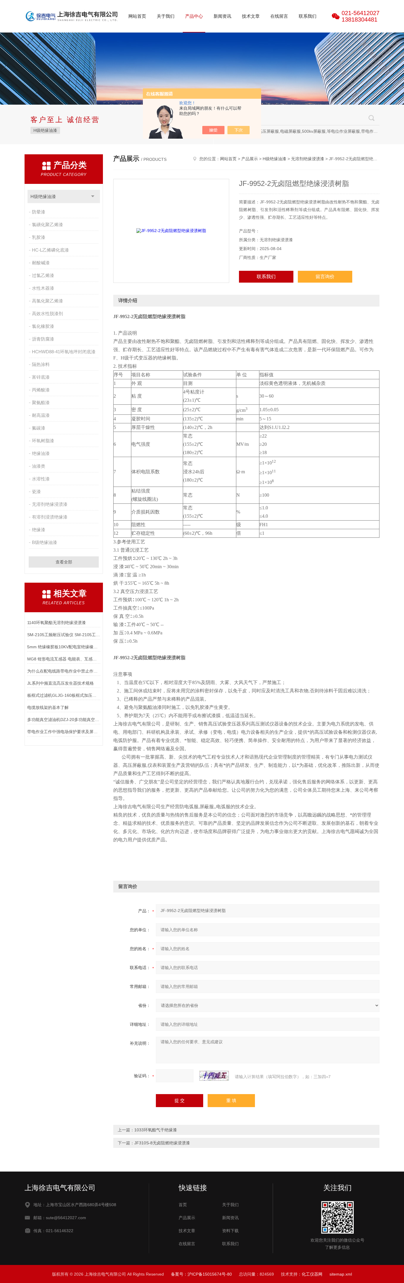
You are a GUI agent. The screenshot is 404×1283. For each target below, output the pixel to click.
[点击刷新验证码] (214, 1076)
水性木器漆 (43, 288)
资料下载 (230, 1230)
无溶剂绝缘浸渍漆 (49, 504)
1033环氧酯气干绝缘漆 (155, 1130)
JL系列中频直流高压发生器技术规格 (60, 683)
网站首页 (137, 16)
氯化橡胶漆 (43, 326)
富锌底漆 (41, 377)
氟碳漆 (38, 427)
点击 (92, 196)
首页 (183, 1204)
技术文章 (251, 16)
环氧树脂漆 (43, 440)
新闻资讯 (222, 16)
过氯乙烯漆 (43, 275)
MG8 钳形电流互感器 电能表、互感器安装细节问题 (63, 659)
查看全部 (64, 562)
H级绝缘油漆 (45, 130)
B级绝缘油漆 (44, 542)
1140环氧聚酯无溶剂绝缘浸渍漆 (56, 622)
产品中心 (194, 16)
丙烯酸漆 (41, 389)
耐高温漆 (41, 415)
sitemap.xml (340, 1274)
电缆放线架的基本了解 (48, 707)
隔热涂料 (41, 364)
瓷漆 (36, 491)
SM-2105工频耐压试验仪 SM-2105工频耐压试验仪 (63, 634)
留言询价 (325, 276)
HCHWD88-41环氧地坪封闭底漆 (64, 351)
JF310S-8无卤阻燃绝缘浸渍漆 (162, 1143)
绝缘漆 (38, 529)
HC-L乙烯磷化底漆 (50, 249)
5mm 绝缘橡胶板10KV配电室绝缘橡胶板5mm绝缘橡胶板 (63, 646)
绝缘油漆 (41, 453)
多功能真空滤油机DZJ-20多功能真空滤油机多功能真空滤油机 (63, 719)
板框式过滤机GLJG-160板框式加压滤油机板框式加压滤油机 (63, 695)
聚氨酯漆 (41, 402)
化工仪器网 (312, 1274)
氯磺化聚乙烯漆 (47, 224)
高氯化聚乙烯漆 (47, 300)
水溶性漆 (41, 478)
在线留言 (279, 16)
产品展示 (249, 158)
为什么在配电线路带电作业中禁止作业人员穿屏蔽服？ (63, 671)
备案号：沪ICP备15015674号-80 (201, 1274)
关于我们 (165, 16)
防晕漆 (38, 211)
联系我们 (307, 16)
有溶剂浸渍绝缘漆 (49, 516)
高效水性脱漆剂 (47, 313)
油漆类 (38, 466)
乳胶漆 (38, 237)
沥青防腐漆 (43, 338)
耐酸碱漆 (41, 262)
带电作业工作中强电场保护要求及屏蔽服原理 (63, 731)
